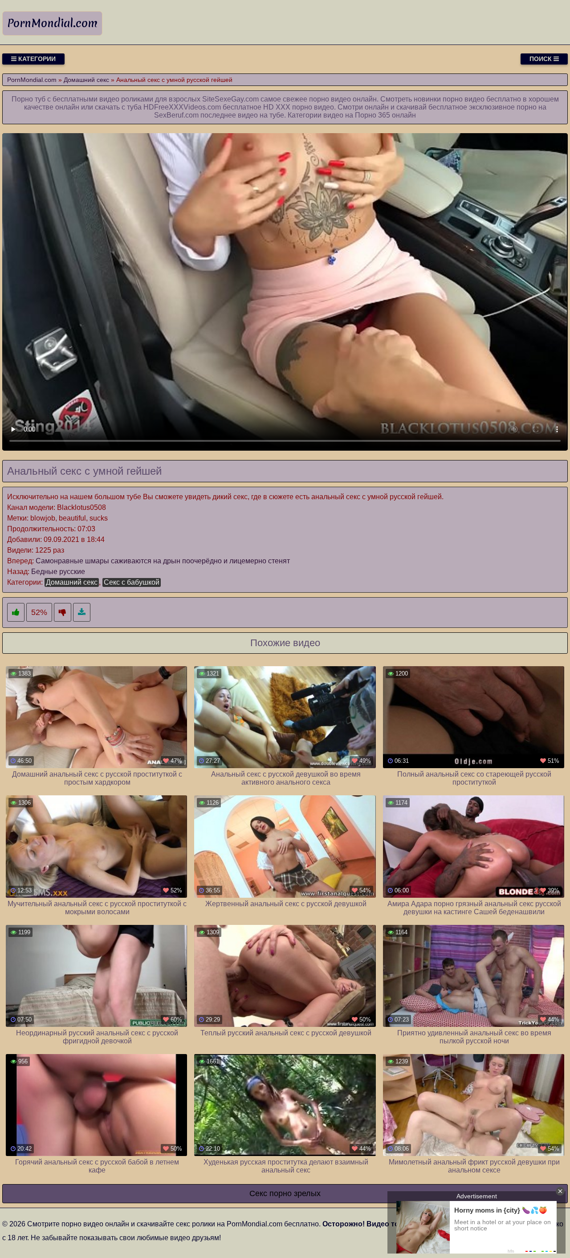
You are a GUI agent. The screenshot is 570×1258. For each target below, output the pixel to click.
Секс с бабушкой (131, 582)
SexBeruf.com (176, 115)
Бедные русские (58, 571)
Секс (258, 1193)
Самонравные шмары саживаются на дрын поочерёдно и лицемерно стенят (163, 561)
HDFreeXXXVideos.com (182, 107)
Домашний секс (72, 582)
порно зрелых (295, 1193)
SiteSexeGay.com (230, 99)
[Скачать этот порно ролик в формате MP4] (81, 612)
